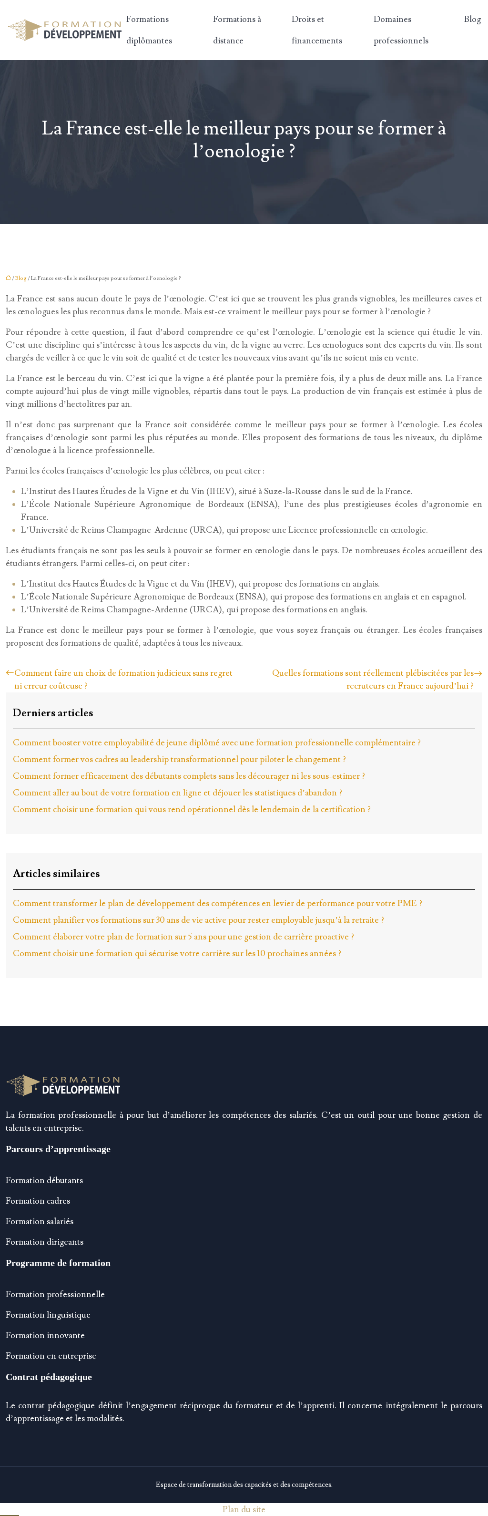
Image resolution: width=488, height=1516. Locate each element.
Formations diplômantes (149, 30)
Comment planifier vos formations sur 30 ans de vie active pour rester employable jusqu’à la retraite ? (198, 920)
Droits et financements (317, 30)
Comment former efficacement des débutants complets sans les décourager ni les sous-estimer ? (189, 776)
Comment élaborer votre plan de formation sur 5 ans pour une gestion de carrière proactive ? (183, 936)
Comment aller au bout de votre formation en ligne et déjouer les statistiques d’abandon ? (177, 792)
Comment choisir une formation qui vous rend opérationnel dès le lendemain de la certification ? (192, 809)
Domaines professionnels (401, 30)
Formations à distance (237, 30)
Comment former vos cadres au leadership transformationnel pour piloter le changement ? (179, 759)
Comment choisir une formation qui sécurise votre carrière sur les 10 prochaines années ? (177, 953)
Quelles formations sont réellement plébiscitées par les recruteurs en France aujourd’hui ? (373, 679)
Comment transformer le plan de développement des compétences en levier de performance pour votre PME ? (217, 903)
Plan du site (244, 1509)
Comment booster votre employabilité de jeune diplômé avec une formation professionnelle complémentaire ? (217, 742)
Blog (472, 19)
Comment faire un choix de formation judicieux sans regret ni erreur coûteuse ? (123, 679)
